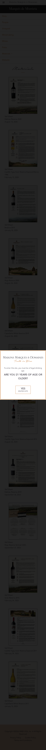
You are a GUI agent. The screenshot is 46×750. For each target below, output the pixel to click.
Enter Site (23, 389)
